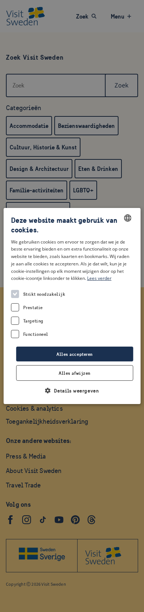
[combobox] (127, 218)
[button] (72, 390)
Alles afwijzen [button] (74, 373)
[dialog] (72, 306)
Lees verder (99, 278)
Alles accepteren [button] (74, 354)
